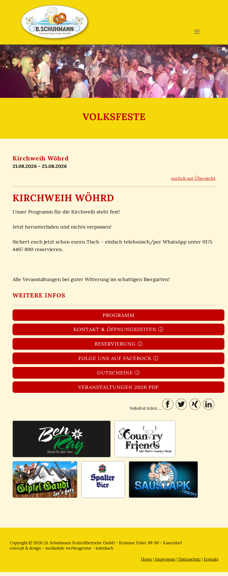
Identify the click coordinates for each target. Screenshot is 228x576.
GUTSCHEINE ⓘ (118, 372)
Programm (119, 315)
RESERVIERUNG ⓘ (119, 344)
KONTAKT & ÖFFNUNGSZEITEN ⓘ (118, 329)
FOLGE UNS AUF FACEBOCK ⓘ (118, 358)
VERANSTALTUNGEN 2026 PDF (118, 387)
